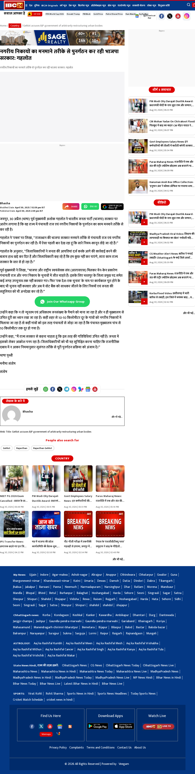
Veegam (124, 764)
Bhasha (5, 203)
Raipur (104, 633)
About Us (140, 747)
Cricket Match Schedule (28, 699)
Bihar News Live (50, 683)
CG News (96, 665)
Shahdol (46, 599)
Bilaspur (116, 627)
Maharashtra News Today (96, 671)
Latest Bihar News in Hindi (81, 683)
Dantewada (166, 615)
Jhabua (17, 587)
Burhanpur (66, 593)
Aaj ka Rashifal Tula (151, 649)
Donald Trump (73, 14)
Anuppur (111, 574)
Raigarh (117, 633)
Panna (57, 587)
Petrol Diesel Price (114, 14)
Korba (46, 615)
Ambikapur (122, 615)
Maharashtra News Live (131, 671)
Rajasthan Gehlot (42, 448)
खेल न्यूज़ (112, 5)
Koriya (160, 621)
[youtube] (177, 16)
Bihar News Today (24, 683)
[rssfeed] (70, 726)
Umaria (88, 580)
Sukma (67, 633)
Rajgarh (110, 599)
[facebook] (32, 726)
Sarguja (80, 633)
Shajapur (60, 599)
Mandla (17, 593)
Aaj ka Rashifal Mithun (27, 649)
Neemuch (71, 587)
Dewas (101, 580)
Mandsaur (167, 587)
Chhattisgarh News (74, 665)
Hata (155, 599)
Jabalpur (30, 587)
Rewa (86, 599)
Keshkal (77, 615)
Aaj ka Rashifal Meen (79, 643)
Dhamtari (139, 615)
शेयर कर (93, 206)
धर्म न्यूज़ (63, 5)
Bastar (140, 627)
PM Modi (86, 14)
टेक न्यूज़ (72, 5)
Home (3, 25)
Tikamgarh (166, 580)
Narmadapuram (91, 587)
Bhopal (30, 593)
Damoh (114, 580)
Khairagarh (145, 621)
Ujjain (32, 574)
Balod (128, 627)
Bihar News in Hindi (168, 677)
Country (14, 25)
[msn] (58, 733)
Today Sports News (143, 693)
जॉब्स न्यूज (151, 5)
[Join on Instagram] (73, 389)
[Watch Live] (159, 729)
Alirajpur (96, 574)
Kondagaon (61, 615)
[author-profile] (11, 414)
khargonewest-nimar (26, 580)
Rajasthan (21, 448)
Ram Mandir (131, 14)
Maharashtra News (25, 671)
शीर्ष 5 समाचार (162, 89)
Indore (44, 574)
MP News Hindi (142, 677)
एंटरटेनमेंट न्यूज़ (124, 5)
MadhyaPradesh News (164, 671)
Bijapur (102, 627)
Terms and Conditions (100, 747)
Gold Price (98, 14)
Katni (76, 580)
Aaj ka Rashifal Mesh (109, 643)
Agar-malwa (60, 574)
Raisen (97, 599)
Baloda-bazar (156, 627)
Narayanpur (37, 633)
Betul (52, 593)
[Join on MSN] (80, 389)
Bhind (41, 593)
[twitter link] (169, 16)
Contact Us (124, 747)
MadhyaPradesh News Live (112, 677)
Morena (152, 587)
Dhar (127, 587)
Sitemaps (46, 734)
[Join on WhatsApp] (45, 389)
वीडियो (161, 202)
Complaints (76, 747)
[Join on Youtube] (94, 389)
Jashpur (40, 621)
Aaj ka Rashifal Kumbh (48, 643)
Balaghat (82, 593)
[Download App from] (98, 728)
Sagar (166, 593)
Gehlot (6, 448)
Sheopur (18, 599)
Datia (126, 580)
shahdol (94, 605)
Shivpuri (32, 599)
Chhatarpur (146, 574)
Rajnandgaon (134, 633)
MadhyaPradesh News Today (73, 677)
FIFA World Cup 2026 (55, 14)
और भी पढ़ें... (117, 417)
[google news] (137, 16)
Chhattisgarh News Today (122, 665)
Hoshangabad (100, 593)
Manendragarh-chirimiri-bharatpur (56, 627)
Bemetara (88, 627)
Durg (152, 615)
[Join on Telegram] (66, 389)
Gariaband (127, 621)
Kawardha (105, 615)
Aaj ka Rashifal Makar (61, 655)
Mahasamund (21, 627)
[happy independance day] (62, 44)
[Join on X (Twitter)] (59, 389)
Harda (117, 593)
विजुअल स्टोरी (164, 5)
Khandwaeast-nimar (57, 580)
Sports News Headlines (112, 693)
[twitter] (41, 726)
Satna (177, 593)
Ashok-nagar (79, 574)
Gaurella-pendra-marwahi (65, 621)
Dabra (151, 580)
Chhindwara (127, 574)
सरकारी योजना (138, 5)
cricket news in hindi (60, 699)
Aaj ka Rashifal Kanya (121, 649)
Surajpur (54, 633)
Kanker (90, 615)
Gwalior (162, 574)
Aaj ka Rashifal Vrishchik (28, 655)
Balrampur (19, 633)
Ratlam (138, 587)
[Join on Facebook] (52, 389)
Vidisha (74, 599)
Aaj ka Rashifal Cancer (59, 649)
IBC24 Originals (49, 5)
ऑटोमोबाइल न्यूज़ (98, 5)
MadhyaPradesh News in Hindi (32, 677)
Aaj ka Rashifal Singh (90, 649)
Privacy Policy (58, 747)
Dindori (138, 580)
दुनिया (36, 5)
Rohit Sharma (54, 693)
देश (30, 5)
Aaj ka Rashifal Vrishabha (142, 643)
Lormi (92, 633)
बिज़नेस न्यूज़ (83, 5)
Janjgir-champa (22, 621)
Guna (174, 574)
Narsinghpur (112, 587)
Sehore (128, 593)
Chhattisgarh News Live (158, 665)
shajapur (121, 605)
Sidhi (178, 599)
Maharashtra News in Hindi (58, 671)
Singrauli (153, 593)
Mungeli (151, 633)
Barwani (44, 587)
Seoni (140, 593)
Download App (150, 16)
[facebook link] (161, 16)
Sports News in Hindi (80, 693)
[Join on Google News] (87, 389)
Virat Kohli (35, 693)
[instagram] (187, 16)
